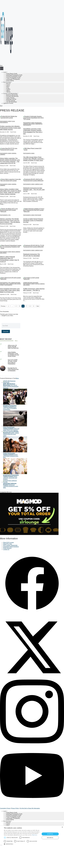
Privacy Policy (15, 808)
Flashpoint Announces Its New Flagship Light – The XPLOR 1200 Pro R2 (34, 189)
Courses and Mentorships (10, 93)
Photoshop (38, 215)
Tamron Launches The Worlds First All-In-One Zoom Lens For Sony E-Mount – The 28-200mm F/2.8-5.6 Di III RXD (10, 221)
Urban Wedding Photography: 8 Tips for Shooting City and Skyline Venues (13, 354)
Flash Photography (7, 122)
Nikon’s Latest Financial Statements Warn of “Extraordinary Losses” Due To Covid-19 (9, 259)
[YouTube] (32, 807)
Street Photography (6, 285)
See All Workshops (11, 102)
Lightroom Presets (8, 103)
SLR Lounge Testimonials (10, 545)
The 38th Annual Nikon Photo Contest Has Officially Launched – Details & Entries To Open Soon (33, 158)
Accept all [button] (50, 834)
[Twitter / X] (32, 678)
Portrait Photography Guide (13, 76)
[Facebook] (32, 614)
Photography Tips (5, 215)
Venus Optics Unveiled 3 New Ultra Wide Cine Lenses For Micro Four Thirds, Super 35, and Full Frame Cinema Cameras (10, 191)
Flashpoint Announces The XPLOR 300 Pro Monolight (31, 255)
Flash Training (10, 97)
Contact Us (6, 549)
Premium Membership (12, 96)
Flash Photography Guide (13, 77)
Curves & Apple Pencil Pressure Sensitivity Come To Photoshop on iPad (33, 220)
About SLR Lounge (8, 542)
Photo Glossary (7, 548)
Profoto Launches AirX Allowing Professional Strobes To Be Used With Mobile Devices (10, 127)
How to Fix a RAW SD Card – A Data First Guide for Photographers (12, 361)
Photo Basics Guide (11, 73)
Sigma (8, 90)
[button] (1, 66)
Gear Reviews (7, 82)
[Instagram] (32, 743)
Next (38, 306)
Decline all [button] (50, 837)
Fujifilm (8, 89)
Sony (7, 87)
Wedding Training (11, 99)
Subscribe (5, 331)
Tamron (8, 92)
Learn (4, 72)
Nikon (8, 86)
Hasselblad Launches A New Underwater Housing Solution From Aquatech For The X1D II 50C (32, 131)
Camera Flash (39, 184)
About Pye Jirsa (7, 544)
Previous (3, 306)
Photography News (5, 121)
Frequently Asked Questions (11, 546)
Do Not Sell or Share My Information (30, 808)
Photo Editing (10, 80)
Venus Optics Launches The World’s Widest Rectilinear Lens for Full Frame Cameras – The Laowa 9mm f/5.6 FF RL (10, 161)
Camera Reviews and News (30, 282)
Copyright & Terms (5, 808)
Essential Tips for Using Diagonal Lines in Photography (13, 369)
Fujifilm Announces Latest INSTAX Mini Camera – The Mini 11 (34, 289)
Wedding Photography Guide (14, 75)
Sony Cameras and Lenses (13, 283)
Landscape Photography (13, 79)
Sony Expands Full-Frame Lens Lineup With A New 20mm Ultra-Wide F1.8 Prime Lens (10, 290)
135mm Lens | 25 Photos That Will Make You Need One (13, 347)
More (16, 340)
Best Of (8, 83)
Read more (34, 835)
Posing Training (10, 100)
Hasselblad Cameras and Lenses (32, 123)
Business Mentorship (12, 95)
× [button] (62, 827)
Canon (8, 85)
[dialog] (32, 836)
